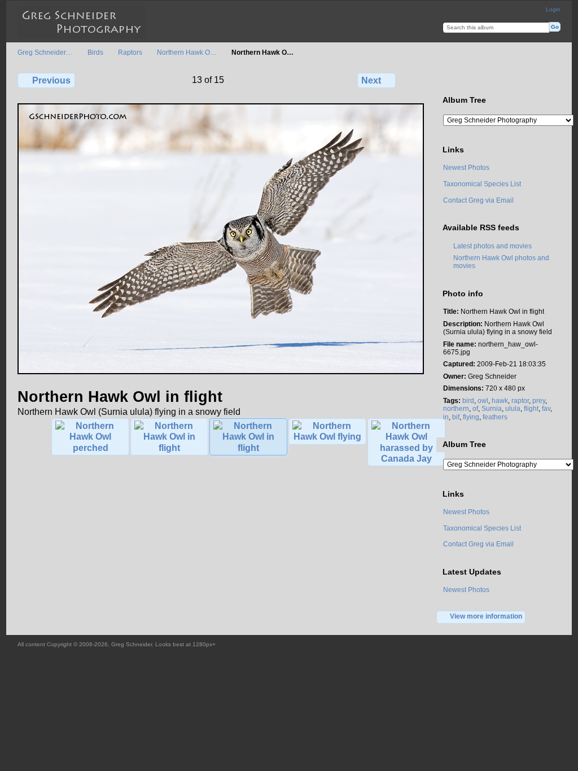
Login (553, 9)
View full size (449, 79)
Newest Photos (466, 167)
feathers (495, 416)
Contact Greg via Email (478, 200)
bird (468, 400)
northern (456, 408)
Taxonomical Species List (482, 183)
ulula (512, 408)
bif (455, 416)
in (446, 416)
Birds (95, 52)
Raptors (130, 52)
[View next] (220, 372)
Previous (51, 80)
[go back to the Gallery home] (81, 22)
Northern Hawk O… (187, 52)
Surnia (491, 408)
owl (483, 400)
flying (471, 416)
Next (371, 80)
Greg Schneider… (45, 52)
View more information (486, 616)
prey (538, 400)
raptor (520, 400)
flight (531, 408)
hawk (500, 400)
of (475, 408)
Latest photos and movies (492, 245)
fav (546, 408)
